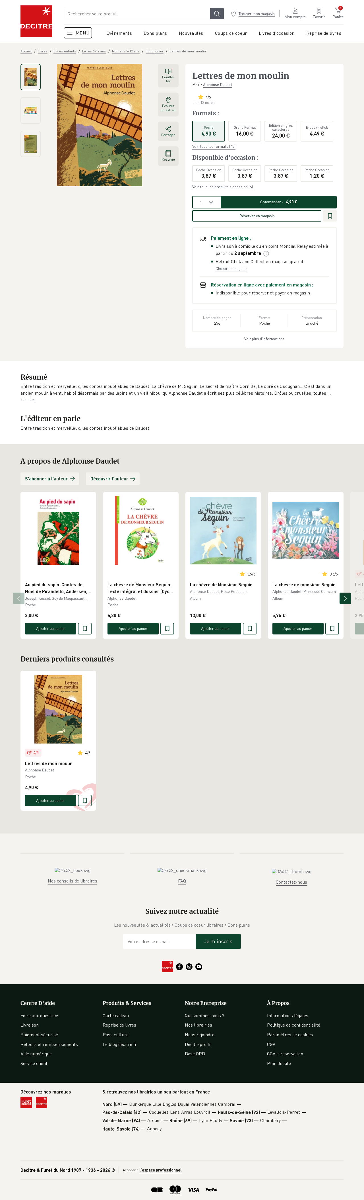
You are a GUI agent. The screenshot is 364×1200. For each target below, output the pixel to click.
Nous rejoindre (199, 1034)
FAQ (182, 881)
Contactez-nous (291, 882)
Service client (33, 1063)
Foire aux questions (39, 1015)
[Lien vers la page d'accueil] (36, 21)
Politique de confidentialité (293, 1025)
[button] (182, 389)
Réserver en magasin (257, 215)
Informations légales (287, 1015)
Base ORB (195, 1053)
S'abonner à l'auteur (46, 478)
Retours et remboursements (49, 1044)
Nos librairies (198, 1025)
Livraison (29, 1025)
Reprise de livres (119, 1025)
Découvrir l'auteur (109, 478)
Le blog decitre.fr (120, 1044)
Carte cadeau (116, 1015)
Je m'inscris (218, 941)
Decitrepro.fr (198, 1044)
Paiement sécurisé (39, 1034)
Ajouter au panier (50, 628)
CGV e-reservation (285, 1053)
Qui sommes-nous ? (204, 1015)
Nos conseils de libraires (72, 881)
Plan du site (279, 1063)
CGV (271, 1044)
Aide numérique (36, 1053)
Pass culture (116, 1034)
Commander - (278, 201)
